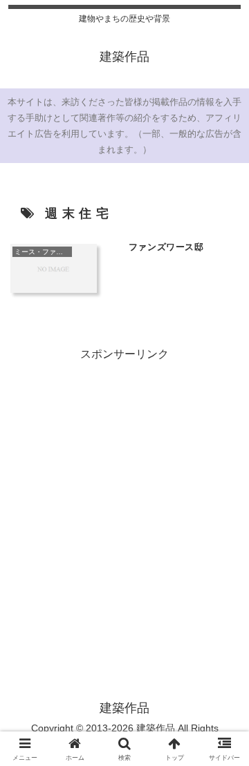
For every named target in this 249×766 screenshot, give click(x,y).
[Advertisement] (124, 489)
